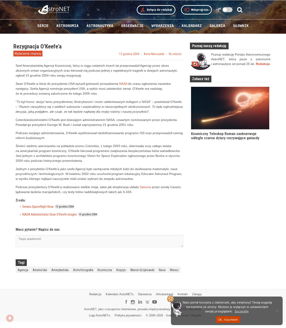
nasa (162, 270)
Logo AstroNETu (99, 315)
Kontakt (183, 294)
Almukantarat (164, 294)
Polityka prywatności (128, 315)
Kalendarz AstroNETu (120, 294)
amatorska (40, 270)
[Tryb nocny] (228, 9)
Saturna (145, 187)
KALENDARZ (192, 26)
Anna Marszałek (154, 54)
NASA (123, 83)
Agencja (23, 270)
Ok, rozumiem (228, 319)
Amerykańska (60, 270)
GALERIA (217, 26)
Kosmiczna (105, 270)
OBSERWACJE (132, 26)
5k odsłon (175, 54)
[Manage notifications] (9, 318)
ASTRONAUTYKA (99, 26)
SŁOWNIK (241, 26)
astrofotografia (83, 270)
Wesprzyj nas (196, 10)
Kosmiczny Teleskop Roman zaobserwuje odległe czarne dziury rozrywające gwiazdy (225, 135)
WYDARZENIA (162, 26)
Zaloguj (197, 294)
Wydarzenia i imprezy (28, 53)
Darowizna (144, 294)
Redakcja (95, 294)
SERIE (42, 26)
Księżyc (121, 270)
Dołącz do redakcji (156, 10)
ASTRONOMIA (67, 26)
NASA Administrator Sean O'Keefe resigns (49, 214)
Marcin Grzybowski (142, 270)
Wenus (174, 270)
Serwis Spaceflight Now (38, 207)
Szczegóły (242, 311)
